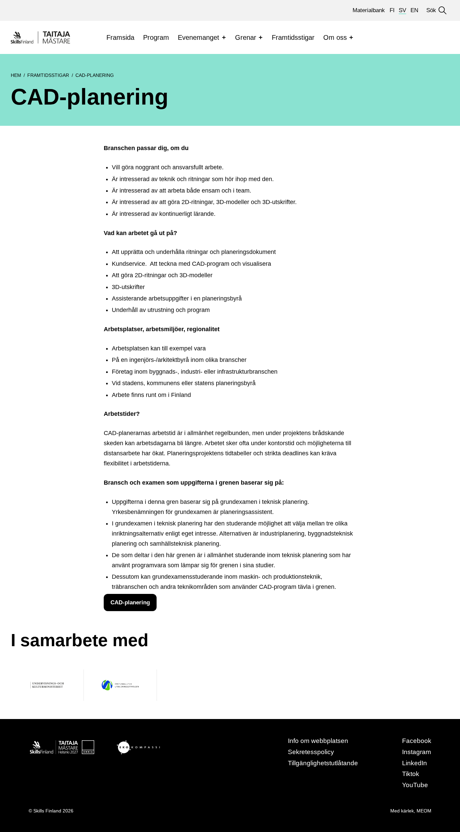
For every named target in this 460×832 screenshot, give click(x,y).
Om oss (335, 37)
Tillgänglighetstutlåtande (323, 763)
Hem (16, 75)
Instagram (416, 751)
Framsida (120, 37)
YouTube (415, 784)
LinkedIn (414, 763)
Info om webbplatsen (318, 740)
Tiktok (410, 773)
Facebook (416, 740)
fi (392, 10)
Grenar (245, 37)
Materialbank (369, 10)
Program (156, 37)
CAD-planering (130, 602)
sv (402, 10)
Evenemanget (198, 37)
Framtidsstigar (293, 37)
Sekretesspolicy (311, 751)
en (414, 10)
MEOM (424, 810)
